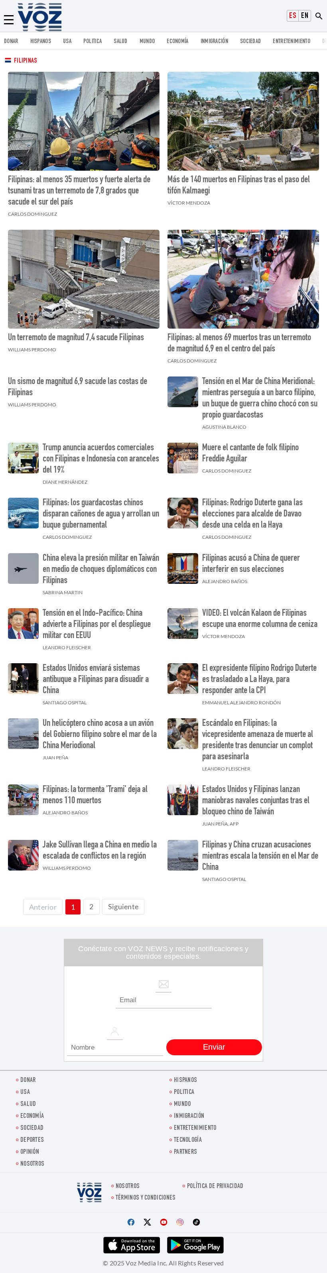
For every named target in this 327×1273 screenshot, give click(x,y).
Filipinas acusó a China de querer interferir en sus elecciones (251, 564)
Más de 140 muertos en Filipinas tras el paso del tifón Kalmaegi (238, 185)
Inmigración (214, 42)
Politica (92, 42)
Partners (185, 1152)
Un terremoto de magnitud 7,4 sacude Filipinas (76, 338)
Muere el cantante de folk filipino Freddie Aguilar (250, 453)
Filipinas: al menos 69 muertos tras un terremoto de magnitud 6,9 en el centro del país (239, 343)
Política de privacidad (215, 1186)
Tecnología (188, 1140)
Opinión (29, 1152)
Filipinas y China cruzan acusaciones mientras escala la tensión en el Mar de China (260, 857)
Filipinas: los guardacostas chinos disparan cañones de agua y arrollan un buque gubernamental (101, 514)
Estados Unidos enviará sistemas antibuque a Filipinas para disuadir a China (96, 680)
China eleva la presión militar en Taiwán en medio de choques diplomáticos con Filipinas (101, 570)
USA (67, 42)
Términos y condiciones (146, 1198)
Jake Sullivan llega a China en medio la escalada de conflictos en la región (100, 851)
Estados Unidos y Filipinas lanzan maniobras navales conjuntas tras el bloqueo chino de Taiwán (255, 801)
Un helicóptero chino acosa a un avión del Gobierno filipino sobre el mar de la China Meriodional (100, 735)
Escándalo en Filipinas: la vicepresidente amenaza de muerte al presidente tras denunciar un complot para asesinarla (257, 740)
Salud (121, 42)
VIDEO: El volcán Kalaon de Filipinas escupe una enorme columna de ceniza (259, 619)
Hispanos (40, 42)
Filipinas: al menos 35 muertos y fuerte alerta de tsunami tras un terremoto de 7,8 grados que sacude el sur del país (79, 191)
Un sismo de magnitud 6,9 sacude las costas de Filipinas (77, 387)
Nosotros (32, 1164)
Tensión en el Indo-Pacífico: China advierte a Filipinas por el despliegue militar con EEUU (97, 625)
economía (177, 42)
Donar (11, 42)
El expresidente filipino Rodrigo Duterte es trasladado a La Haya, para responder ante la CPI (259, 680)
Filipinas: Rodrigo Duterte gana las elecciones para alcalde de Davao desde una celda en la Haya (252, 514)
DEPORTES (32, 1140)
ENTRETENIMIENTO (291, 42)
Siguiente (123, 906)
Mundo (147, 42)
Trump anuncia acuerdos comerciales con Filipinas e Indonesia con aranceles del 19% (101, 459)
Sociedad (250, 42)
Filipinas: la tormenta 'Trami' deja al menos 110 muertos (95, 795)
